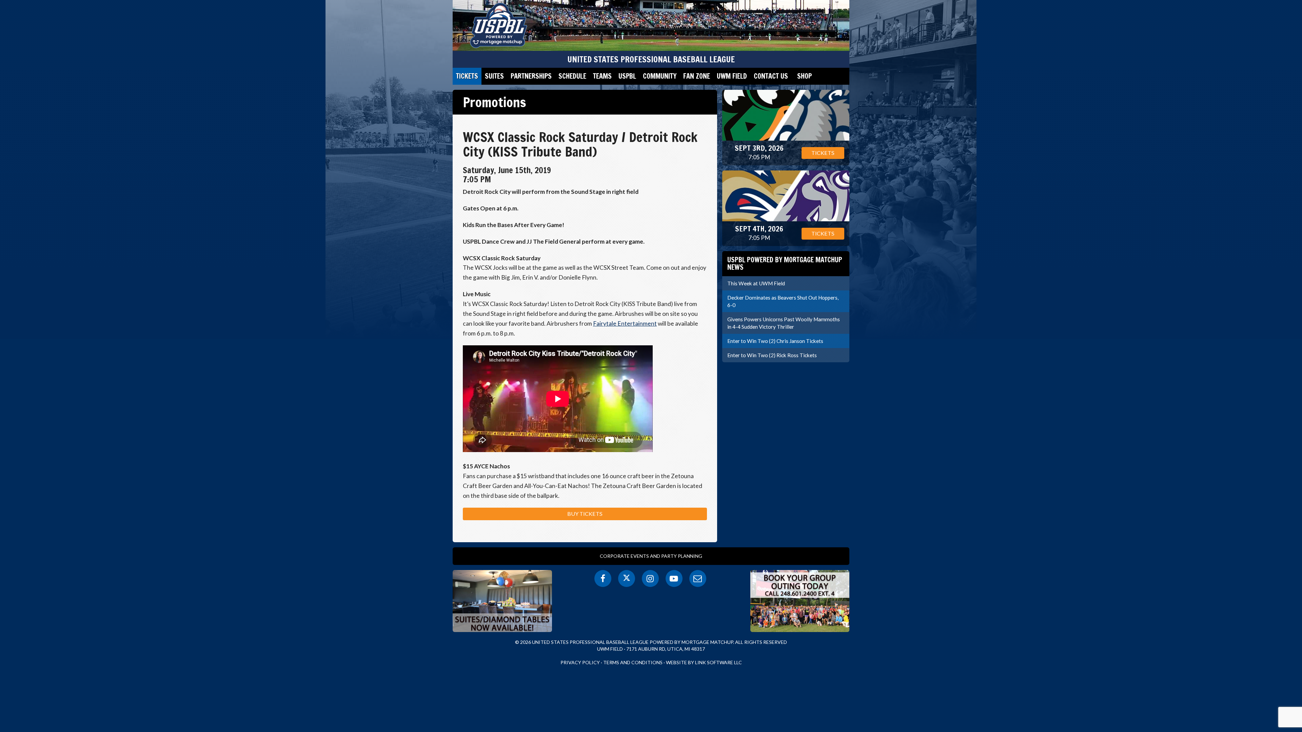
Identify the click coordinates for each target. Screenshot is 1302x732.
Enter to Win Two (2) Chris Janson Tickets (775, 341)
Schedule (572, 76)
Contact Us (771, 76)
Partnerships (531, 76)
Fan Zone (696, 76)
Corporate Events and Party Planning (651, 556)
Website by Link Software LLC (704, 662)
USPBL (627, 76)
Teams (602, 76)
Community (659, 76)
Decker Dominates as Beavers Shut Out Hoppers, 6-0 (783, 301)
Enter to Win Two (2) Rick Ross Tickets (772, 355)
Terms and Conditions (633, 662)
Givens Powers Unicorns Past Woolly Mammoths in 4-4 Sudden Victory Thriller (783, 323)
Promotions (494, 102)
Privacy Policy (580, 662)
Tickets (467, 76)
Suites (494, 76)
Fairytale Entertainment (625, 323)
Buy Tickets (585, 513)
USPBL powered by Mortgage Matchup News (784, 263)
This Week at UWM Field (756, 283)
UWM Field (732, 76)
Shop (804, 76)
